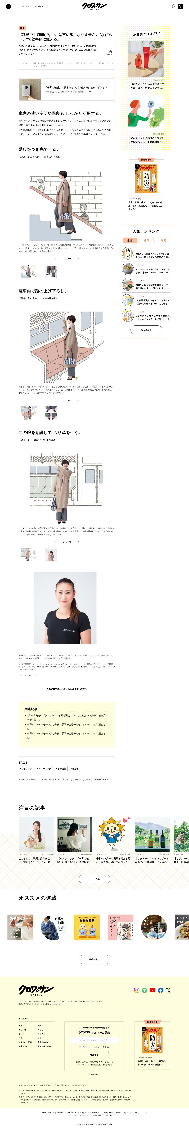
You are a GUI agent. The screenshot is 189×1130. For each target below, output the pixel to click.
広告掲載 (97, 1115)
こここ (143, 1113)
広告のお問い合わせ (62, 1085)
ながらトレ (26, 769)
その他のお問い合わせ (80, 1085)
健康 (22, 28)
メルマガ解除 (94, 1074)
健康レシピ (23, 1046)
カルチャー (42, 1034)
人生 (40, 1038)
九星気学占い (43, 1042)
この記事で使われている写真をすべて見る (67, 689)
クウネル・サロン (133, 1113)
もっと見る (146, 330)
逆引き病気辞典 (44, 1046)
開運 (20, 1038)
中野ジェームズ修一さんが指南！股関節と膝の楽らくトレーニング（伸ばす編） (66, 726)
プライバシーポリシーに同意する (96, 1047)
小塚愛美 (61, 769)
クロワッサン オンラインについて (31, 1085)
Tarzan (104, 1113)
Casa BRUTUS (70, 1113)
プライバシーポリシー (103, 1062)
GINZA (80, 1113)
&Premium (96, 1113)
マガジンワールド (86, 1115)
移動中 (75, 769)
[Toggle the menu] (8, 6)
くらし (40, 1030)
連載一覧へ (94, 959)
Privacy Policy (107, 1115)
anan (44, 1113)
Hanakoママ (120, 1113)
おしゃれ (22, 1030)
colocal (111, 1113)
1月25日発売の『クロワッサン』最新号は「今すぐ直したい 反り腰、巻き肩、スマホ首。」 (67, 717)
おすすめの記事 (25, 1042)
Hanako (87, 1113)
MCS (76, 1115)
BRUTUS (51, 1113)
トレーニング (44, 769)
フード (21, 1034)
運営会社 (49, 1085)
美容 (40, 1026)
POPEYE (59, 1113)
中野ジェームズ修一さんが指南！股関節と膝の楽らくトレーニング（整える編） (66, 735)
